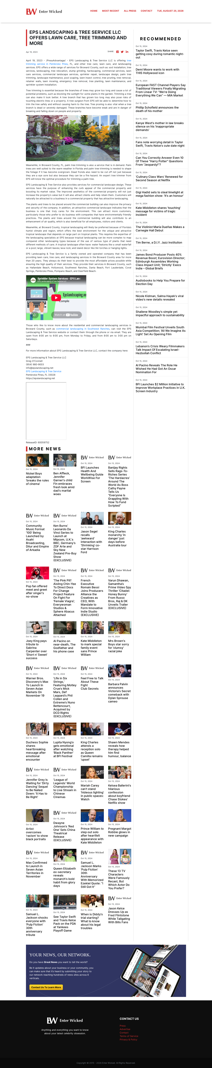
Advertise (125, 1029)
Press (123, 1025)
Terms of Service (129, 1036)
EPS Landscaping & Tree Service (43, 371)
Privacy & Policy (128, 1039)
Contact (124, 1032)
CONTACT (146, 10)
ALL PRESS (130, 10)
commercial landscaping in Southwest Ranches (82, 328)
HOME (93, 10)
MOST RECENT (110, 10)
